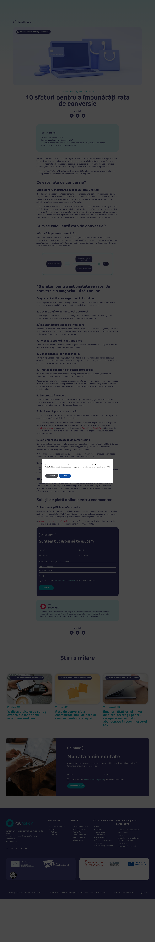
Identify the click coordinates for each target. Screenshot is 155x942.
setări (108, 467)
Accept (64, 476)
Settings (52, 476)
